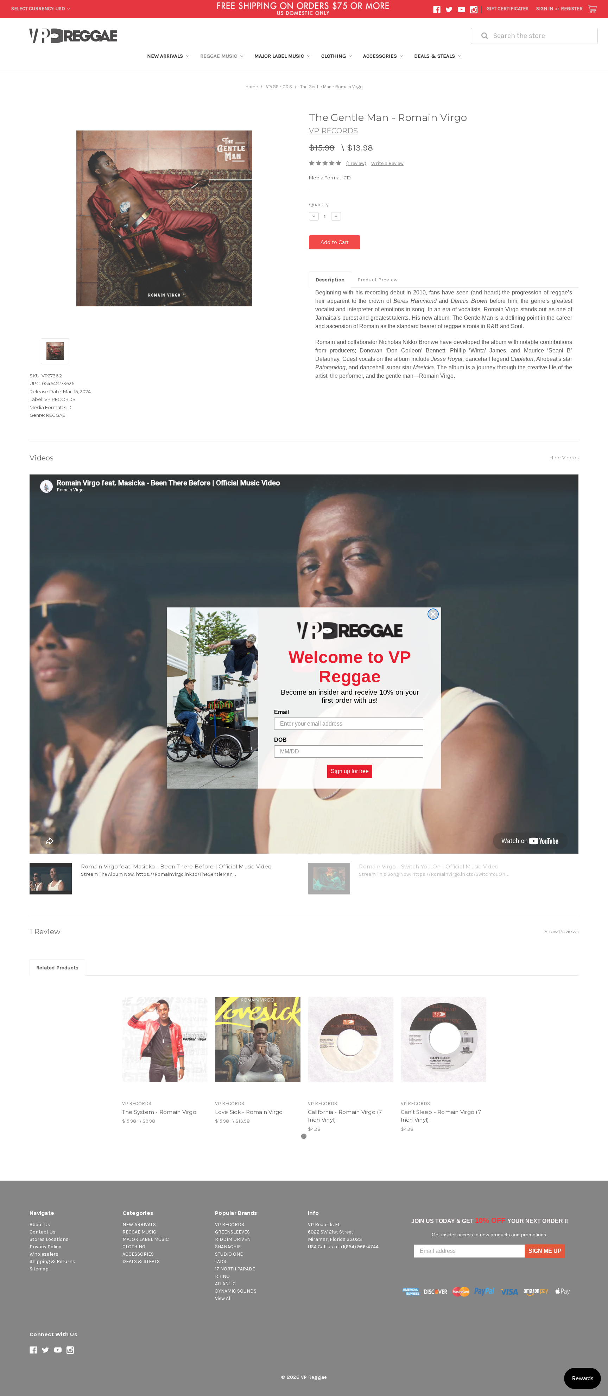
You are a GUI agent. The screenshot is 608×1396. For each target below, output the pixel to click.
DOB (280, 740)
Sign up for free (350, 771)
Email (281, 712)
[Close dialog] (433, 614)
